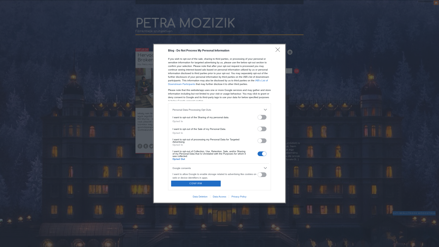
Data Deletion (200, 196)
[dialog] (219, 123)
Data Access (219, 196)
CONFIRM (195, 183)
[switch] (262, 117)
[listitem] (219, 109)
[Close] (279, 51)
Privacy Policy (239, 196)
